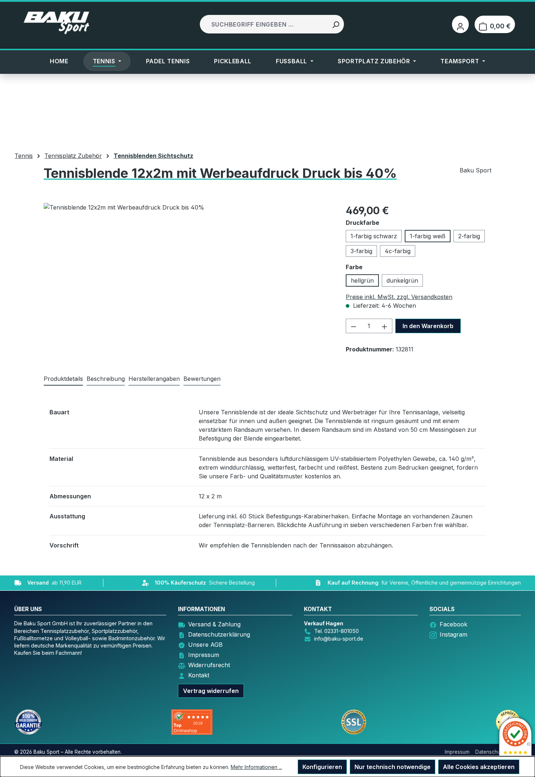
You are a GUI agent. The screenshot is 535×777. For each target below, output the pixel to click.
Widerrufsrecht (209, 665)
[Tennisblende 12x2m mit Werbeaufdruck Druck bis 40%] (171, 281)
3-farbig (361, 251)
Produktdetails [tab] (63, 378)
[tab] (106, 379)
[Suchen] (335, 24)
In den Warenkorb (428, 326)
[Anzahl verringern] (353, 326)
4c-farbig (398, 251)
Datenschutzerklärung (219, 634)
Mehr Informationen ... (256, 767)
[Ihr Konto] (460, 24)
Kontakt (198, 675)
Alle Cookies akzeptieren (479, 766)
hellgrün (362, 280)
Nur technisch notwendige (392, 766)
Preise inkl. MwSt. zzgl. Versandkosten (399, 296)
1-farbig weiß (427, 236)
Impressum (203, 654)
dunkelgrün (402, 280)
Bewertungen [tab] (202, 378)
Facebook (453, 624)
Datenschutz (490, 752)
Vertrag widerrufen (211, 690)
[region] (171, 281)
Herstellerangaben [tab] (154, 378)
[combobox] (264, 24)
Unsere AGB (205, 644)
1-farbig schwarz (373, 236)
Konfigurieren (322, 766)
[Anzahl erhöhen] (384, 326)
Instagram (453, 634)
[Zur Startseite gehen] (56, 23)
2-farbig (469, 236)
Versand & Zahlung (214, 624)
